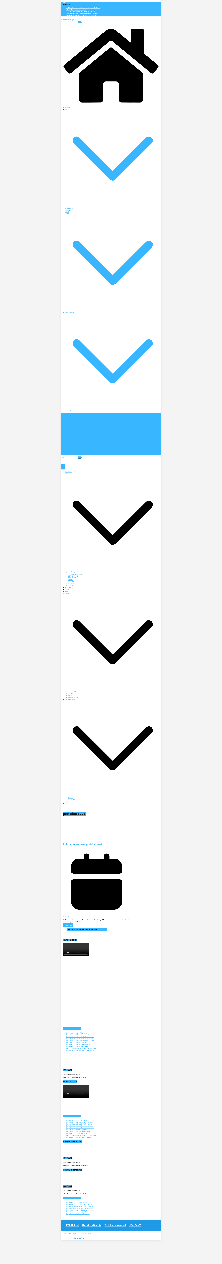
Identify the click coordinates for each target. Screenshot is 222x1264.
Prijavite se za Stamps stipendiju (76, 1043)
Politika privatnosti (115, 1225)
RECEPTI (71, 695)
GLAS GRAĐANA (69, 312)
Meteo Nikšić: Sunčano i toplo (76, 10)
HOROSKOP (72, 692)
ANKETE (70, 798)
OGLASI (67, 212)
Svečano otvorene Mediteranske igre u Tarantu (81, 14)
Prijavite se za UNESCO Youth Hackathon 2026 (81, 1050)
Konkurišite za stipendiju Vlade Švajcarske (80, 1037)
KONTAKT (68, 411)
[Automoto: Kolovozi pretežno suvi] (96, 829)
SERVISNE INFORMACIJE (76, 574)
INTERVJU (68, 210)
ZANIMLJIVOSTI (73, 697)
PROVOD (71, 694)
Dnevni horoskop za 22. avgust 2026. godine (80, 12)
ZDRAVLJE (71, 584)
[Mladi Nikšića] (111, 104)
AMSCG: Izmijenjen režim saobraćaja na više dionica (83, 8)
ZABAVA (67, 214)
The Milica (79, 1238)
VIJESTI (67, 109)
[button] (113, 206)
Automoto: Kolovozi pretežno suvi (82, 844)
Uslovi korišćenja (91, 1225)
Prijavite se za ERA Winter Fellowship (78, 1044)
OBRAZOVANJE (73, 576)
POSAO (70, 586)
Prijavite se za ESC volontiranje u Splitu (79, 1035)
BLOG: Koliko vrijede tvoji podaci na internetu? (81, 1048)
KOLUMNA (71, 800)
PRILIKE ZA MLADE (73, 1028)
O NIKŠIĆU (68, 107)
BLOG (70, 802)
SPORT (70, 580)
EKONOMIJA (72, 578)
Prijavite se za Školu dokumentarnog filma (80, 1041)
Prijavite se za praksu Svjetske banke (78, 1046)
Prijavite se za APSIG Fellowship (76, 1033)
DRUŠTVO (71, 572)
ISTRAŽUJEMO (69, 208)
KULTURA (71, 582)
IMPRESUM (72, 1225)
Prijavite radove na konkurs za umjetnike (79, 1039)
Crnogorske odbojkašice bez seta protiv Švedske (82, 15)
